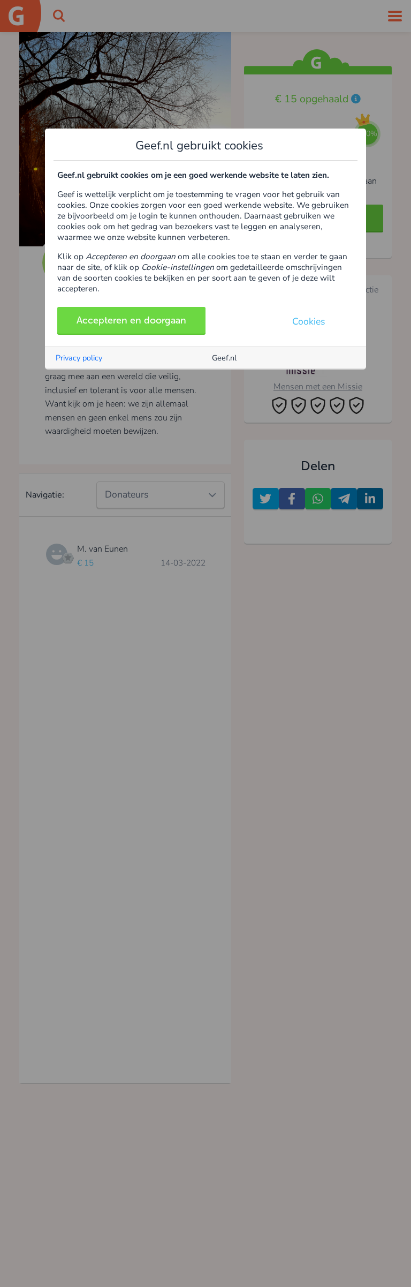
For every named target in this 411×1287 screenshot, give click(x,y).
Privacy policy (79, 357)
